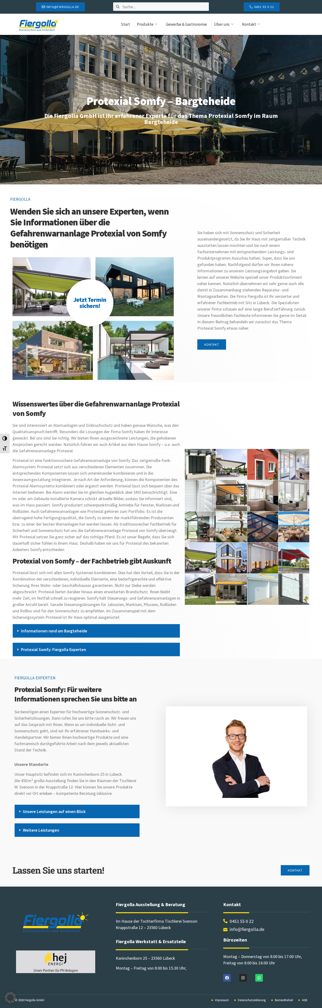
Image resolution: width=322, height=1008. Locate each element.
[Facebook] (227, 978)
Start (125, 24)
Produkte (145, 24)
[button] (96, 631)
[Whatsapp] (259, 978)
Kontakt (249, 24)
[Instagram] (243, 978)
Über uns (222, 24)
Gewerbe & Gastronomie (186, 24)
